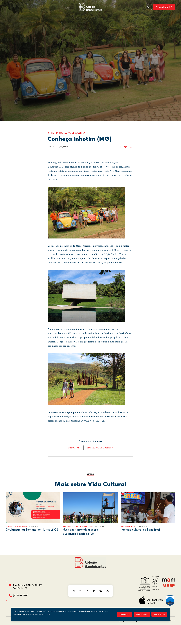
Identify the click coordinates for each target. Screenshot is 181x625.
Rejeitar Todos (141, 614)
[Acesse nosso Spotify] (100, 590)
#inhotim (73, 448)
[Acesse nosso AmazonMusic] (107, 590)
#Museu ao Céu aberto (100, 448)
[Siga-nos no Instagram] (73, 590)
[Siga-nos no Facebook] (80, 590)
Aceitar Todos (159, 614)
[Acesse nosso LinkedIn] (87, 590)
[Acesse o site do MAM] (168, 581)
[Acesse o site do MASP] (168, 585)
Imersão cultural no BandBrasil (141, 529)
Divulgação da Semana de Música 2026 (32, 529)
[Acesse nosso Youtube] (94, 590)
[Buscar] (148, 7)
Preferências (124, 614)
